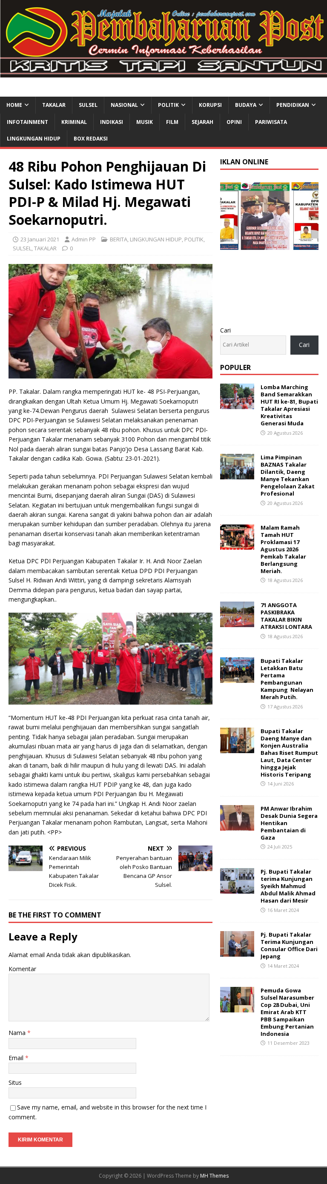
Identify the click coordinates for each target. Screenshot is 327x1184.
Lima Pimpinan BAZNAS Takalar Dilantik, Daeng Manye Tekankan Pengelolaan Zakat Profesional (288, 475)
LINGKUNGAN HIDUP (33, 138)
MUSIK (144, 122)
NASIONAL (124, 105)
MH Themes (214, 1175)
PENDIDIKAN (292, 105)
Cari (225, 330)
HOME (14, 105)
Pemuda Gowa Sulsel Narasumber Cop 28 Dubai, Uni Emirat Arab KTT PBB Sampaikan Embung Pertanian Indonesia (287, 1011)
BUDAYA (245, 105)
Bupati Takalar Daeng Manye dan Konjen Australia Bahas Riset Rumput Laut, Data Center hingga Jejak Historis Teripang (289, 752)
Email (17, 1058)
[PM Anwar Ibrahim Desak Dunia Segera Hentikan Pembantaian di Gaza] (237, 826)
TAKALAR (54, 105)
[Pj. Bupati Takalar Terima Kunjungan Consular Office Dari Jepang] (237, 952)
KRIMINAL (74, 122)
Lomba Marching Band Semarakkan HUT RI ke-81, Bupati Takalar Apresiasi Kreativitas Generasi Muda (289, 405)
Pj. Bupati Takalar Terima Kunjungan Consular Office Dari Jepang (289, 945)
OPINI (234, 122)
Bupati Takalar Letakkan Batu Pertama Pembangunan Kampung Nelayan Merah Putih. (287, 678)
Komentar (22, 969)
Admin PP (84, 239)
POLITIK (168, 105)
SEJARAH (202, 122)
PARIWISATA (271, 122)
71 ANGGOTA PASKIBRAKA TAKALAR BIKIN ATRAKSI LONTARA (286, 616)
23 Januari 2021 (39, 239)
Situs (15, 1082)
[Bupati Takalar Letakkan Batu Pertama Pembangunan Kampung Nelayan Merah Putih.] (237, 678)
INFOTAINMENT (27, 122)
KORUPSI (210, 105)
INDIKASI (111, 122)
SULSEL (88, 105)
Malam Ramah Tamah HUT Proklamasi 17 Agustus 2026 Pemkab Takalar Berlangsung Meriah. (283, 549)
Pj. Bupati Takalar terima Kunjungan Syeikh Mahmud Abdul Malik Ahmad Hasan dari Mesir (288, 886)
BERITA (118, 239)
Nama (18, 1033)
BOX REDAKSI (91, 138)
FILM (172, 122)
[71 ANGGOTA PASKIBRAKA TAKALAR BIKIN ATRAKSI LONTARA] (237, 622)
